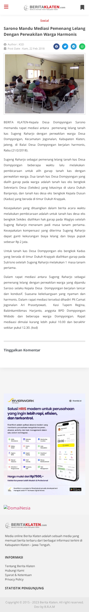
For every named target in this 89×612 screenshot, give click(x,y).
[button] (6, 6)
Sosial (44, 20)
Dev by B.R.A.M (44, 607)
